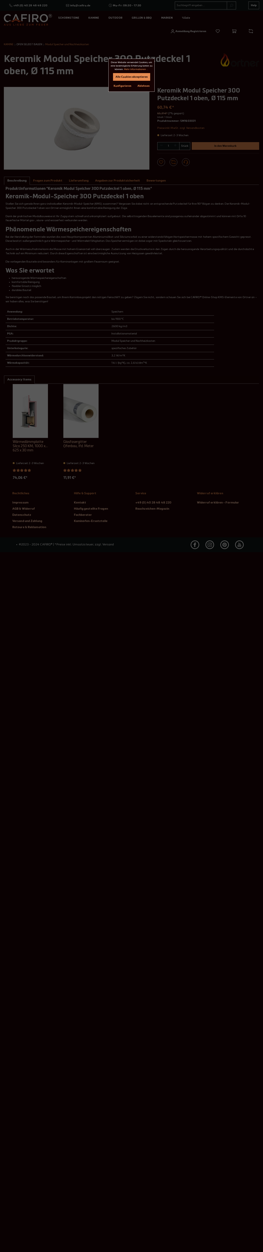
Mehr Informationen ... (136, 69)
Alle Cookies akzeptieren (132, 77)
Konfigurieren (122, 86)
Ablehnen (143, 86)
